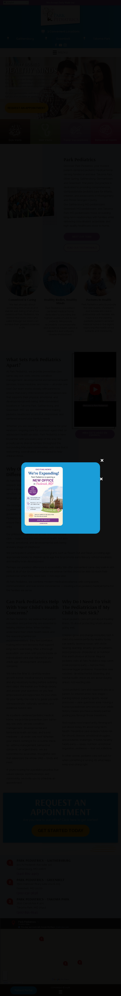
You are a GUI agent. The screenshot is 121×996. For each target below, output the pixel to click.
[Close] (101, 479)
